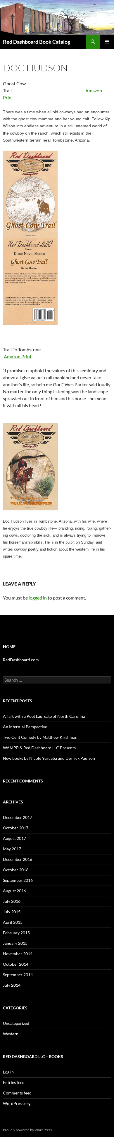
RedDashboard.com (21, 659)
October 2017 (15, 827)
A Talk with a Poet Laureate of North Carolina (44, 716)
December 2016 (17, 859)
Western (10, 1033)
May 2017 (12, 848)
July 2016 (11, 901)
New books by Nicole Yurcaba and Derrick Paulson (49, 758)
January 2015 (15, 943)
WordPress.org (16, 1103)
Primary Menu (107, 42)
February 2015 (16, 932)
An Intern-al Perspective (25, 726)
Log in (8, 1071)
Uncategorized (16, 1023)
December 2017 (17, 817)
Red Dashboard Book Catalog (36, 41)
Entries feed (14, 1082)
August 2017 (14, 838)
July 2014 (11, 985)
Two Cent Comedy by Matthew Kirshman (40, 737)
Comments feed (17, 1092)
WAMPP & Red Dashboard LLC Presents (39, 747)
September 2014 (18, 974)
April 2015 (13, 922)
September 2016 (18, 880)
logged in (38, 597)
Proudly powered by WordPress (27, 1130)
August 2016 (14, 890)
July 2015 (11, 911)
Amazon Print (18, 356)
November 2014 (17, 953)
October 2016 (15, 869)
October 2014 (15, 964)
